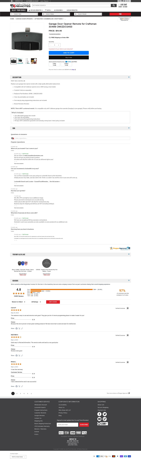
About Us (61, 407)
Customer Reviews (40, 413)
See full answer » (55, 181)
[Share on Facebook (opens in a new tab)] (17, 328)
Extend (36, 432)
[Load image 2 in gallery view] (20, 61)
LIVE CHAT (124, 5)
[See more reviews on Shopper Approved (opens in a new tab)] (22, 328)
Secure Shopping (103, 407)
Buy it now (69, 57)
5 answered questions (54, 34)
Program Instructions (40, 410)
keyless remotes (36, 10)
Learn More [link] (74, 61)
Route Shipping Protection (42, 423)
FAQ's (36, 434)
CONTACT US (19, 1)
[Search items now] (114, 5)
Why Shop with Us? (65, 410)
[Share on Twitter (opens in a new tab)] (19, 328)
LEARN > (104, 423)
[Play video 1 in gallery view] (34, 61)
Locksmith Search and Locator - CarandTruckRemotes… (32, 181)
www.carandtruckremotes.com (33, 155)
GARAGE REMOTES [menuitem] (72, 10)
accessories (58, 10)
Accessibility (63, 405)
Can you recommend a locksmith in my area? (25, 168)
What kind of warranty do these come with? (24, 213)
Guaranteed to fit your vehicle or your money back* (61, 49)
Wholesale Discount (40, 405)
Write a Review (53, 302)
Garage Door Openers (24, 19)
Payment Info (102, 410)
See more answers (19, 163)
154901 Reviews (20, 296)
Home (12, 19)
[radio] (70, 289)
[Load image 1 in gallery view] (13, 61)
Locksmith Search (40, 407)
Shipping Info (38, 421)
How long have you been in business (22, 229)
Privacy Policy (63, 413)
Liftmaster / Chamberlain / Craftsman (49, 19)
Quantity (51, 41)
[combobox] (71, 5)
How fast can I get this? (18, 190)
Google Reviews (39, 415)
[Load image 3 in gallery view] (27, 61)
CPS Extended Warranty (42, 426)
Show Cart (101, 405)
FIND (120, 14)
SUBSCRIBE (84, 424)
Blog (60, 415)
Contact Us (37, 418)
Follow (12, 150)
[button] (15, 162)
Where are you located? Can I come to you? (24, 148)
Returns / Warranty (40, 429)
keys (48, 10)
